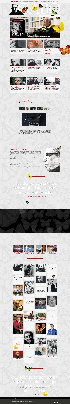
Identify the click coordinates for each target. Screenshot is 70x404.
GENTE (35, 1)
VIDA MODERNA (32, 1)
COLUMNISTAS (45, 1)
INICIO (21, 1)
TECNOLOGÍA (53, 1)
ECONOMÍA (25, 1)
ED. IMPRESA (57, 1)
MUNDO (29, 1)
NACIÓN (23, 1)
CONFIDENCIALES (49, 1)
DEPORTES (41, 1)
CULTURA (38, 1)
